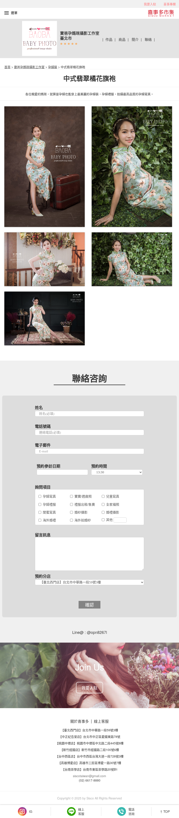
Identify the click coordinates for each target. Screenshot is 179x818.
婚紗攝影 (81, 512)
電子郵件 (43, 445)
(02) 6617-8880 (89, 780)
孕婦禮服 (49, 504)
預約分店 (43, 576)
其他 (110, 519)
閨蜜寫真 (49, 512)
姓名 (39, 407)
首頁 (7, 67)
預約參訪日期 (48, 466)
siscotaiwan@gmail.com (89, 776)
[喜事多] (163, 13)
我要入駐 (150, 4)
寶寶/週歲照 (83, 496)
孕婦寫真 (49, 496)
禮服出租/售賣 (84, 504)
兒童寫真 (112, 496)
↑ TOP (165, 811)
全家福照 (112, 504)
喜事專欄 (170, 4)
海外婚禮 (49, 520)
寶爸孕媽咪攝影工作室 (29, 67)
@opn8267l (96, 632)
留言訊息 (43, 535)
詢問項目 (43, 487)
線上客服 (101, 721)
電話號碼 (43, 426)
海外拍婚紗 (82, 520)
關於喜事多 (79, 721)
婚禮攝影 (112, 512)
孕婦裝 (52, 67)
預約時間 (99, 466)
